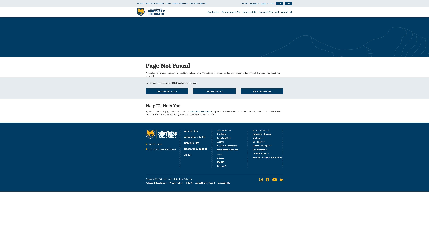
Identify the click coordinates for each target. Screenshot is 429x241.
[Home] (151, 12)
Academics (213, 12)
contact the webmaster (200, 111)
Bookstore (258, 142)
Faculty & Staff (224, 138)
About (284, 12)
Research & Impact (269, 12)
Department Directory (167, 91)
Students (140, 3)
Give (279, 3)
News (272, 3)
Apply (288, 3)
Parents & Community (180, 3)
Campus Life (249, 12)
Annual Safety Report (205, 183)
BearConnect (259, 150)
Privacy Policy (176, 183)
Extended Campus (261, 146)
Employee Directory (214, 91)
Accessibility (224, 183)
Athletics (245, 3)
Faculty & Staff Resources (154, 3)
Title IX (189, 183)
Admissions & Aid (230, 12)
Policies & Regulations (156, 183)
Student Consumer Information (267, 157)
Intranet (221, 166)
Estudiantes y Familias (198, 3)
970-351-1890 (155, 144)
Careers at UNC (260, 153)
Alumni (168, 3)
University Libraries (262, 134)
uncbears (257, 138)
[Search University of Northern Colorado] (291, 12)
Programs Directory (262, 91)
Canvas (220, 158)
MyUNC (220, 162)
